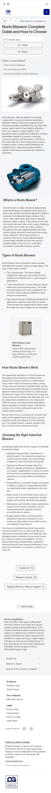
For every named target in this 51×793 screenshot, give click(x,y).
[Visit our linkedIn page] (24, 728)
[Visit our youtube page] (31, 728)
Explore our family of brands (17, 742)
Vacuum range (13, 689)
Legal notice (12, 721)
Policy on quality (14, 717)
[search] (47, 4)
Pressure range (13, 685)
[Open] (47, 12)
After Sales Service (15, 699)
